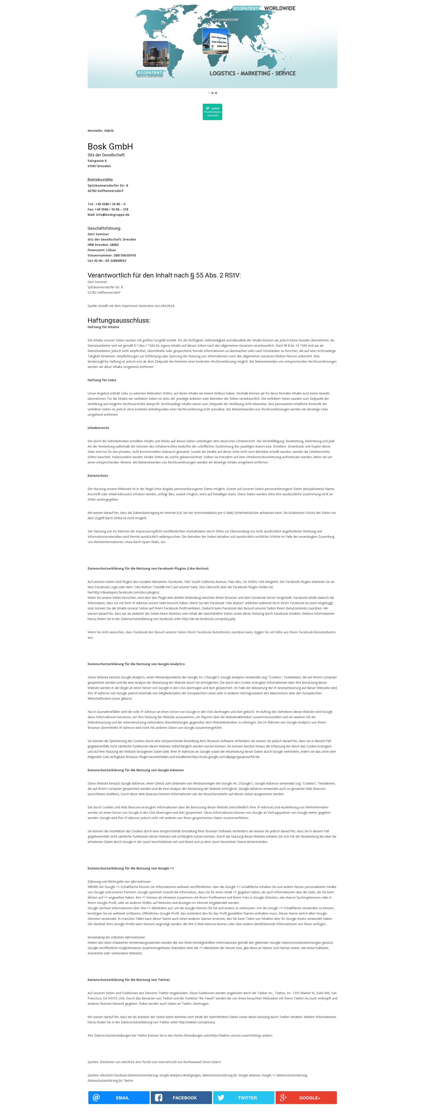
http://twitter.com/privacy (197, 1022)
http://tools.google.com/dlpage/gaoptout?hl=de (225, 757)
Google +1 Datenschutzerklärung (284, 1075)
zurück (212, 111)
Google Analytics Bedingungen (180, 1075)
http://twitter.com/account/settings (236, 1035)
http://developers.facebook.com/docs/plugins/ (126, 592)
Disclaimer (107, 1062)
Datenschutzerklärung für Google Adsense (231, 1075)
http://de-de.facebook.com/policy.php (209, 619)
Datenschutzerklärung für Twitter (110, 1080)
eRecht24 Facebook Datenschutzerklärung (129, 1075)
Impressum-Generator (138, 306)
